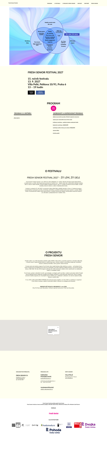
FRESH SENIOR (94, 3)
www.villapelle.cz (69, 378)
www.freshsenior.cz (20, 378)
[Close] (57, 327)
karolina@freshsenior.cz (46, 378)
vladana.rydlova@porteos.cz (47, 389)
